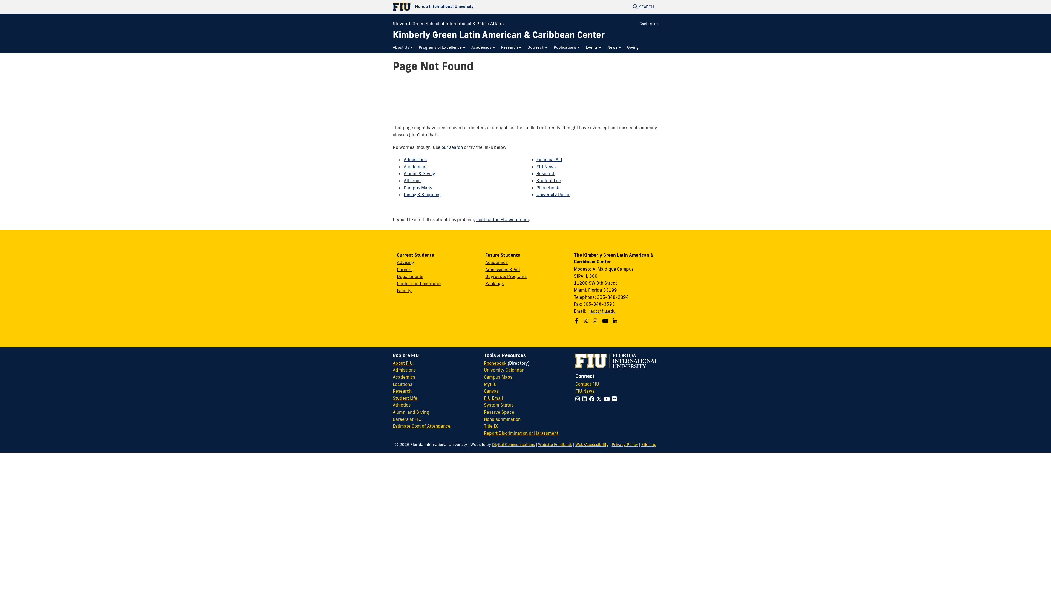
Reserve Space (499, 412)
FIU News (546, 166)
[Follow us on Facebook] (577, 321)
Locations (402, 384)
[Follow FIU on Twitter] (600, 399)
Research (545, 173)
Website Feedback (555, 444)
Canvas (491, 391)
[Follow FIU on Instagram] (578, 399)
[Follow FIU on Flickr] (615, 399)
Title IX (491, 426)
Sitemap (648, 444)
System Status (498, 405)
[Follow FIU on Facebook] (592, 399)
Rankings (494, 283)
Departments (410, 276)
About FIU (403, 363)
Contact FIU (587, 384)
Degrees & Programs (506, 276)
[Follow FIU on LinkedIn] (585, 399)
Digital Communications (513, 444)
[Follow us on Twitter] (586, 321)
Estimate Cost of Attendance (422, 426)
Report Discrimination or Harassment (521, 433)
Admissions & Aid (502, 269)
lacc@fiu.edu (602, 311)
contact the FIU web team (502, 219)
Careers (404, 269)
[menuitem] (403, 47)
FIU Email (493, 398)
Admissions (415, 159)
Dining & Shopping (422, 194)
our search (452, 147)
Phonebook (547, 187)
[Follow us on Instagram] (596, 321)
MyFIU (490, 384)
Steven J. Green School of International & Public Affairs (448, 23)
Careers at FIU (407, 419)
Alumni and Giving (411, 412)
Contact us (648, 23)
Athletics (412, 180)
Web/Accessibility (591, 444)
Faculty (404, 290)
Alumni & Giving (419, 173)
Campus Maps (418, 187)
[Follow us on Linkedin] (616, 321)
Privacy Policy (625, 444)
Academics (415, 166)
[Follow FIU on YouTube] (608, 399)
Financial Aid (549, 159)
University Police (553, 194)
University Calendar (504, 370)
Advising (405, 262)
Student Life (548, 180)
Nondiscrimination (502, 419)
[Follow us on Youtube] (606, 321)
